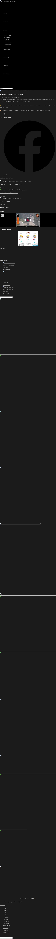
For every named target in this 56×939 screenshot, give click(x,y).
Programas (20, 901)
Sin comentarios (6, 269)
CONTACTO (6, 932)
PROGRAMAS (6, 925)
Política (7, 923)
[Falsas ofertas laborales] (8, 287)
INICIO (4, 908)
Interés (6, 917)
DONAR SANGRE (5, 201)
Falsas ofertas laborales (8, 289)
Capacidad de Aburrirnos (8, 265)
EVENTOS (5, 930)
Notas (15, 901)
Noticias (4, 114)
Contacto (13, 902)
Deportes (7, 921)
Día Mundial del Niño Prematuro (9, 193)
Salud (6, 919)
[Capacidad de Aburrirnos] (9, 263)
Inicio (5, 901)
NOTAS (4, 912)
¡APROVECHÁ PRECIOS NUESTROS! (11, 184)
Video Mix (10, 901)
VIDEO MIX (6, 910)
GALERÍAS (5, 928)
